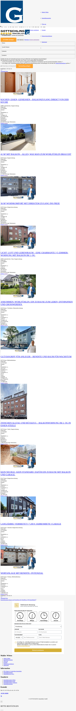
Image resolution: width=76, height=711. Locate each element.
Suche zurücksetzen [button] (34, 39)
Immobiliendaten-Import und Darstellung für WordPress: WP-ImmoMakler (18, 600)
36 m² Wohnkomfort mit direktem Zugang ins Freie (30, 203)
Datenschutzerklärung (61, 63)
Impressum (6, 665)
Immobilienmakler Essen (9, 681)
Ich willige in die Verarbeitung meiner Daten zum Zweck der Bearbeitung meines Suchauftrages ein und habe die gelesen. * (36, 63)
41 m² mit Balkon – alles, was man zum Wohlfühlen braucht (36, 154)
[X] (1, 696)
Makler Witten (7, 658)
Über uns (6, 661)
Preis (6, 71)
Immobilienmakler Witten (9, 680)
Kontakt (5, 662)
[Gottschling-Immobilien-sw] (15, 36)
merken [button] (6, 123)
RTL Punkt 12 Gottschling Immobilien (13, 671)
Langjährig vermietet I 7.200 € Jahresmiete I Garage (31, 524)
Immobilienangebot (8, 660)
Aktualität (3, 71)
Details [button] (2, 123)
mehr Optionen (20, 39)
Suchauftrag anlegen (24, 66)
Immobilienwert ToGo (9, 674)
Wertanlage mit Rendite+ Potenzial (22, 573)
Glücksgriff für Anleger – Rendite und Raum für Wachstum (36, 356)
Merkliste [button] (27, 39)
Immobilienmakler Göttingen (10, 682)
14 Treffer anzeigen (8, 39)
